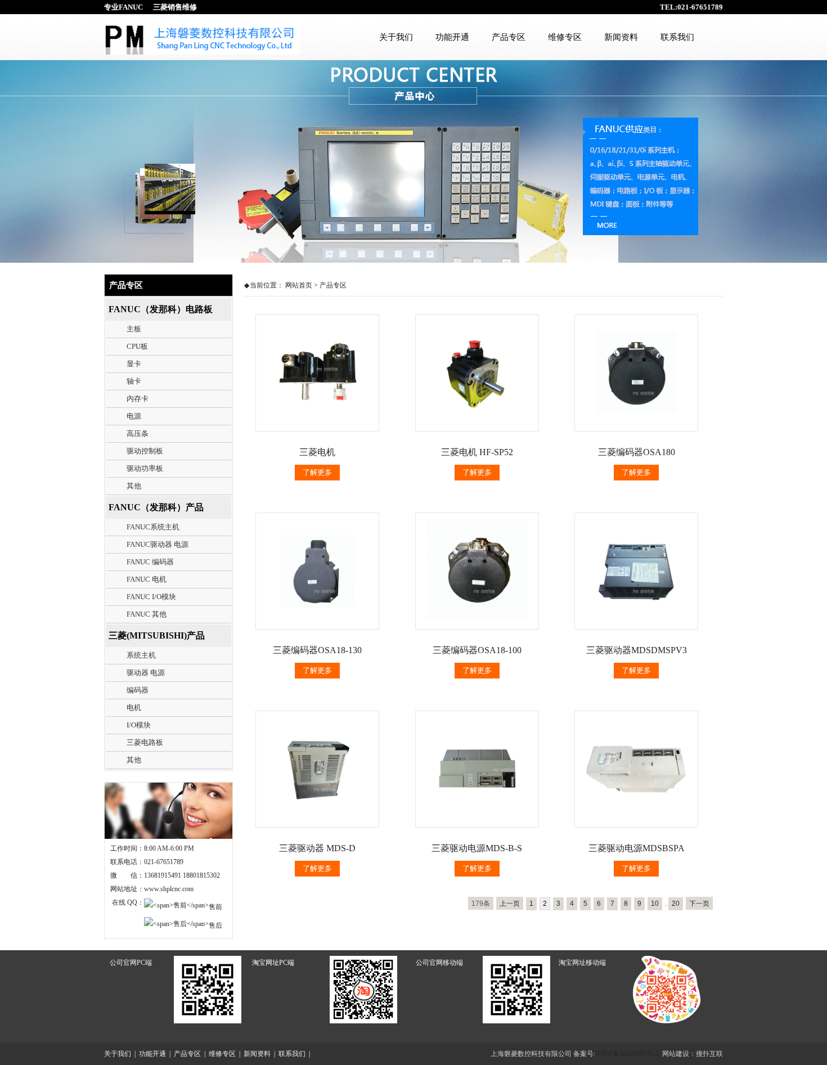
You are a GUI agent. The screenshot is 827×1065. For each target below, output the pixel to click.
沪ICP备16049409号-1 (627, 1054)
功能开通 (452, 37)
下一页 (699, 903)
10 (655, 903)
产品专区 (508, 37)
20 (676, 903)
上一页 (510, 903)
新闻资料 (621, 37)
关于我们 (396, 37)
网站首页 (298, 285)
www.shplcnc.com (169, 889)
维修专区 (565, 37)
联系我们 (677, 37)
